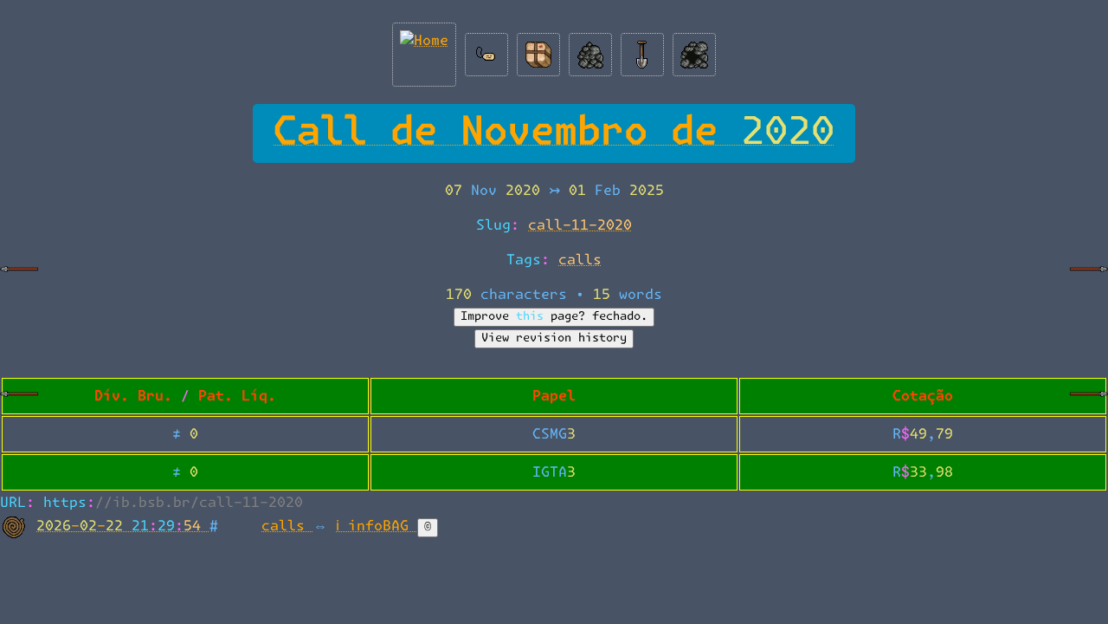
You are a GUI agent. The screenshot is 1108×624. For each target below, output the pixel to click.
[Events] (642, 50)
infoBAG (382, 526)
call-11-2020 (580, 225)
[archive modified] (694, 50)
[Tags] (486, 50)
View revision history (554, 338)
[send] (538, 50)
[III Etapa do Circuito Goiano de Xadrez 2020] (1088, 282)
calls (580, 260)
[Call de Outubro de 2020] (19, 407)
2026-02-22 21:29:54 (122, 526)
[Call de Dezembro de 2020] (1088, 407)
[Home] (424, 50)
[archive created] (590, 50)
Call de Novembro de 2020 (554, 133)
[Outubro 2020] (19, 282)
